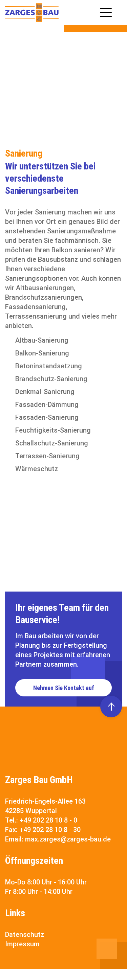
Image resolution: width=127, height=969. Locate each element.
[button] (106, 11)
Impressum (22, 944)
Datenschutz (24, 934)
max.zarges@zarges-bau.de (68, 839)
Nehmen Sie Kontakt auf (63, 687)
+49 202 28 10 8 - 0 (48, 820)
